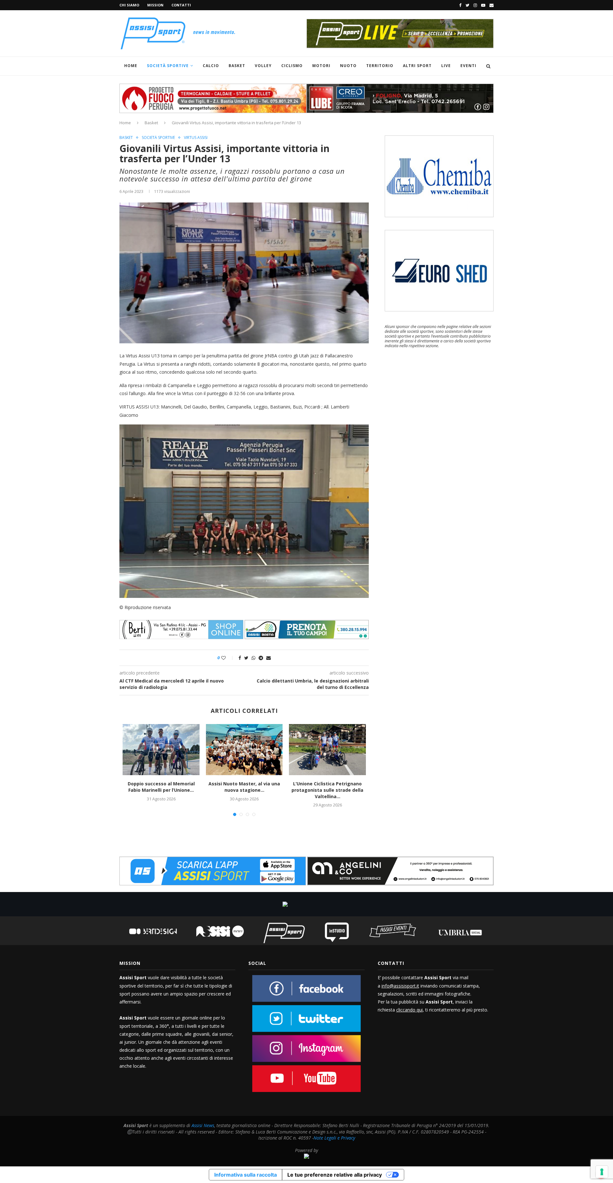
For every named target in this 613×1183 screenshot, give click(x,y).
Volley (263, 65)
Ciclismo (292, 65)
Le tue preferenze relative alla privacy (334, 1175)
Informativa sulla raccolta (245, 1175)
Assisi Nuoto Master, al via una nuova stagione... (244, 787)
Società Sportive (168, 65)
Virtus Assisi (196, 137)
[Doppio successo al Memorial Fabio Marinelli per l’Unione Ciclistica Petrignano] (161, 749)
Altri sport (417, 65)
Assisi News (203, 1125)
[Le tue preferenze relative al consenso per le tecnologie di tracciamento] (602, 1172)
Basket (237, 65)
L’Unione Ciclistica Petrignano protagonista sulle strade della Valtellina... (327, 790)
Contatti (181, 5)
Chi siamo (129, 5)
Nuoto (348, 65)
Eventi (468, 65)
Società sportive (158, 137)
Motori (321, 65)
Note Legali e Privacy (334, 1138)
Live (446, 65)
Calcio (211, 65)
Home (130, 65)
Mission (155, 5)
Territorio (379, 65)
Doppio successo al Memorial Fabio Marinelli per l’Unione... (161, 787)
